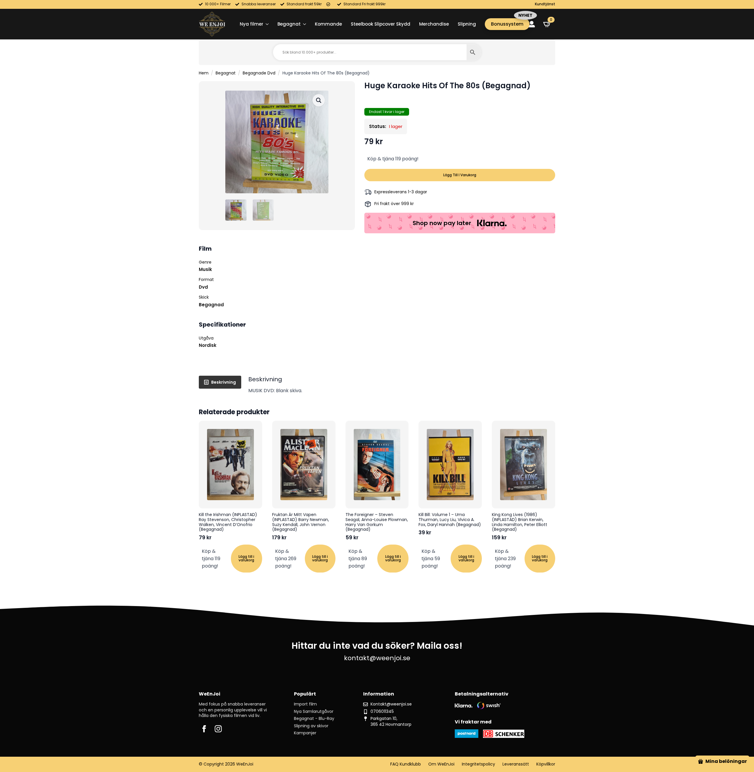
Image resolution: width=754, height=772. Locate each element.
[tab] (220, 382)
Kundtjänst (545, 4)
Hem (204, 73)
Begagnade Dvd (259, 73)
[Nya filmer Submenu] (266, 24)
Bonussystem (507, 24)
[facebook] (204, 728)
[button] (318, 100)
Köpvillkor (545, 764)
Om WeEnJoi (441, 764)
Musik (205, 269)
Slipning (467, 24)
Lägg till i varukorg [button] (246, 558)
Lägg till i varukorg (459, 174)
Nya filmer (251, 24)
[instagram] (218, 728)
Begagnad (211, 305)
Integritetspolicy (478, 764)
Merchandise (434, 24)
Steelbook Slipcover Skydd (380, 24)
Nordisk (207, 345)
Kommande (328, 24)
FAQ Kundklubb (405, 764)
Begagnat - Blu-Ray (314, 718)
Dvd (203, 287)
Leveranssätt (515, 764)
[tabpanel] (401, 385)
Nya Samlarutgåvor (313, 711)
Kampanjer (305, 733)
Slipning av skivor (311, 726)
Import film (305, 704)
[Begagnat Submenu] (303, 24)
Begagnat (289, 24)
